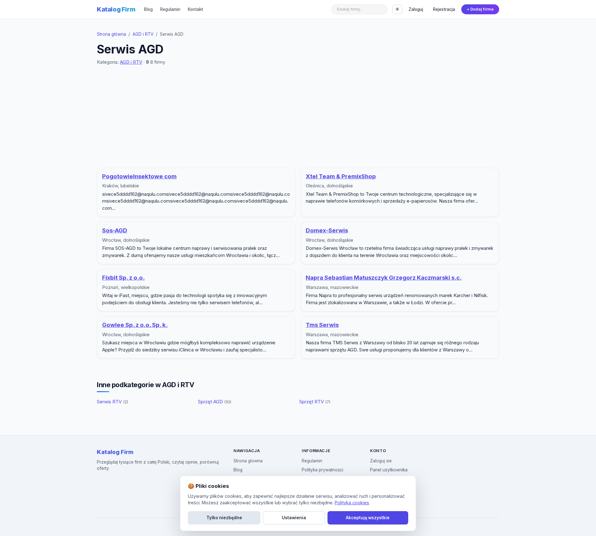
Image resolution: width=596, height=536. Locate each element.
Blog (148, 9)
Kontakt (195, 9)
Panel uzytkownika (389, 469)
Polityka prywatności (322, 469)
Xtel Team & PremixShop (341, 176)
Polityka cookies (352, 502)
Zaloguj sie (381, 460)
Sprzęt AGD (214, 402)
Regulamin (170, 9)
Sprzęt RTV (314, 402)
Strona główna (111, 34)
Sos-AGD (114, 230)
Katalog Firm (116, 9)
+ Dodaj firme (480, 9)
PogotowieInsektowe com (139, 176)
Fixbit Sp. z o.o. (123, 277)
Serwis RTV (112, 402)
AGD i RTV (143, 34)
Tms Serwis (322, 324)
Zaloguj (416, 9)
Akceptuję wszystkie (368, 517)
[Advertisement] (298, 116)
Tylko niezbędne (224, 517)
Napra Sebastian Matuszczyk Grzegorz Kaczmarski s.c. (384, 277)
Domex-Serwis (327, 230)
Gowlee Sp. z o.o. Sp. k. (135, 324)
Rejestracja (444, 9)
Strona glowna (248, 460)
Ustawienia (294, 517)
